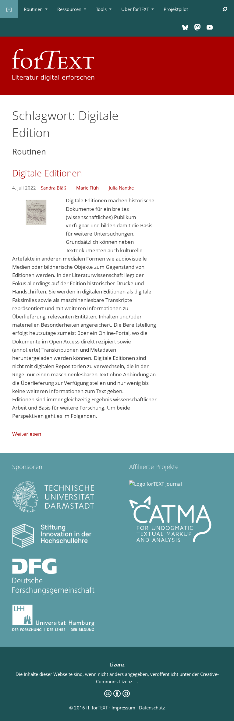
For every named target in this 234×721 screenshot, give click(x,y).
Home (9, 9)
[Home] (53, 64)
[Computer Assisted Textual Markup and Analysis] (170, 540)
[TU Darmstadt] (53, 511)
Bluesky (185, 27)
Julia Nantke (123, 188)
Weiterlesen (26, 433)
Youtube (210, 27)
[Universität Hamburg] (53, 629)
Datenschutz (152, 708)
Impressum (123, 708)
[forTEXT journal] (155, 484)
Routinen (33, 9)
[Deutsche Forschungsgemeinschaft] (53, 592)
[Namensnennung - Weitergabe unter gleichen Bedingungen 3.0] (117, 695)
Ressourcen (69, 9)
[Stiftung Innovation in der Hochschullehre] (53, 546)
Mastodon (197, 27)
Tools (101, 9)
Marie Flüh (89, 188)
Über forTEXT (135, 9)
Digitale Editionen (47, 173)
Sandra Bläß (56, 188)
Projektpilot (176, 9)
